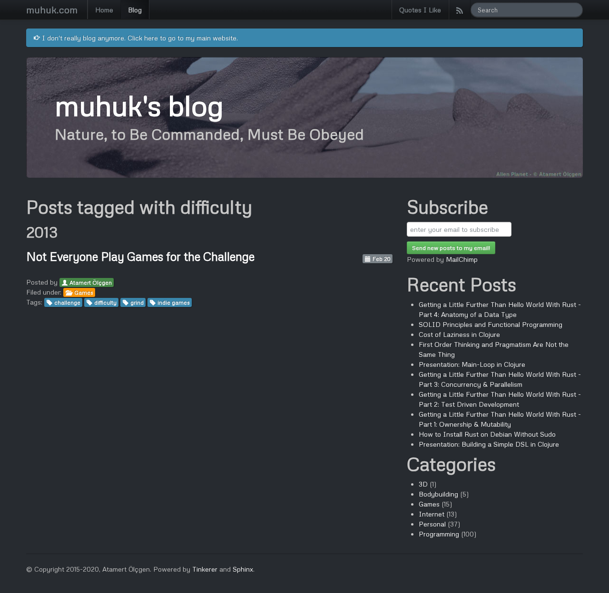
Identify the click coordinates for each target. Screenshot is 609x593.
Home (104, 10)
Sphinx (243, 569)
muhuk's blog (139, 104)
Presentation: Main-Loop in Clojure (472, 364)
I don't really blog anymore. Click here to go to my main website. (139, 38)
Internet (431, 514)
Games (83, 292)
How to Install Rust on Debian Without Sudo (487, 434)
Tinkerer (204, 569)
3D (423, 484)
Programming (439, 534)
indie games (173, 302)
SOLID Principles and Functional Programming (490, 324)
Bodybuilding (438, 494)
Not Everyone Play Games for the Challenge (140, 256)
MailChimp (462, 259)
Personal (432, 524)
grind (137, 302)
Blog (135, 10)
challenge (67, 302)
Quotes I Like (420, 10)
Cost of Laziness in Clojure (459, 334)
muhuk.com (52, 9)
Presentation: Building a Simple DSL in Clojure (489, 444)
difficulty (105, 302)
